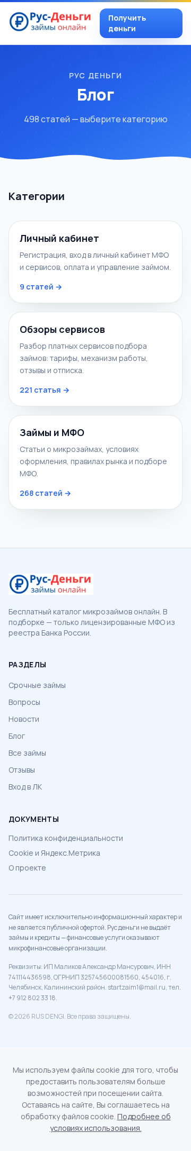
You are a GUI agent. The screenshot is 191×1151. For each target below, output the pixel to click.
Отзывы (21, 770)
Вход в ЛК (25, 787)
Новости (23, 719)
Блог (16, 736)
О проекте (27, 868)
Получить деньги (127, 23)
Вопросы (24, 702)
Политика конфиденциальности (65, 838)
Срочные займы (37, 685)
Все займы (27, 753)
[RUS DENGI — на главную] (50, 23)
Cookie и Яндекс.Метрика (54, 853)
